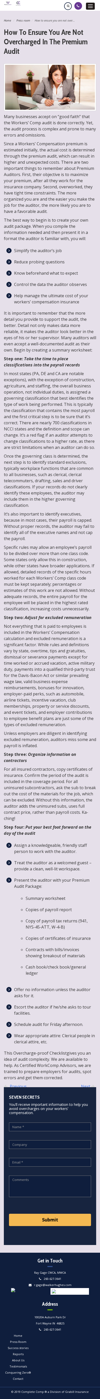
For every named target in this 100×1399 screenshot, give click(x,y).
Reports (18, 1354)
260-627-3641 (52, 1279)
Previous (18, 1086)
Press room (23, 20)
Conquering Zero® (18, 1372)
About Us (18, 1360)
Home (7, 20)
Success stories (18, 1348)
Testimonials (18, 1366)
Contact (18, 1379)
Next (86, 1086)
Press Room (18, 1342)
